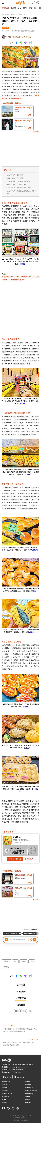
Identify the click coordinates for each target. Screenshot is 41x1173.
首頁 (3, 14)
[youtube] (8, 1108)
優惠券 (13, 8)
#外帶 (32, 961)
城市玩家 (5, 8)
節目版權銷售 (28, 1094)
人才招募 (5, 1088)
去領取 (29, 115)
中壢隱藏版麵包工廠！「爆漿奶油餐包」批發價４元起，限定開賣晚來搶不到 (20, 278)
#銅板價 (23, 961)
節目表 (4, 1100)
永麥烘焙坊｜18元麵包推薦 (17, 184)
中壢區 (20, 14)
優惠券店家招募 (7, 1094)
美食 (30, 8)
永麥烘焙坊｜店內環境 (15, 178)
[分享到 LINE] (21, 42)
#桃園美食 (6, 961)
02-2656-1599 (16, 1072)
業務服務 (27, 1082)
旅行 (35, 8)
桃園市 (13, 14)
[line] (13, 1108)
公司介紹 (5, 1085)
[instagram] (17, 1108)
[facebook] (3, 1108)
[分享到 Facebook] (16, 42)
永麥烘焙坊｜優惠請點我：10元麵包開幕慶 (21, 192)
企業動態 (5, 1091)
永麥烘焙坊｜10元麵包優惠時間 (18, 181)
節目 (19, 8)
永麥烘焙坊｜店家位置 (15, 175)
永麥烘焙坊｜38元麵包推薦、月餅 (19, 187)
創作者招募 (5, 1097)
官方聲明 (27, 1100)
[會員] (37, 2)
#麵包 (15, 961)
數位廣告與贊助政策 (30, 1091)
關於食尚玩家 (6, 1082)
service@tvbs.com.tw (16, 1069)
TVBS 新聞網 (24, 1120)
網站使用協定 (28, 1088)
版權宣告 (5, 1103)
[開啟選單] (3, 2)
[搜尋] (33, 2)
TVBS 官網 (16, 1120)
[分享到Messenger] (25, 42)
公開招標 (27, 1097)
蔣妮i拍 (22, 264)
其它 (25, 14)
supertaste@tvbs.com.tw (17, 1067)
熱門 (25, 8)
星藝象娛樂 (27, 1103)
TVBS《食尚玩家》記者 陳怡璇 (18, 37)
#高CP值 (6, 967)
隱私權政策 (27, 1085)
